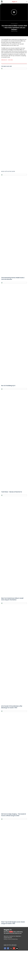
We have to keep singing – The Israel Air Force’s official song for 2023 (13, 814)
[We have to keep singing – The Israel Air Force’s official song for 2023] (14, 761)
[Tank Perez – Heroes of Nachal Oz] (14, 439)
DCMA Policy (15, 939)
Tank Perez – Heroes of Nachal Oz (11, 492)
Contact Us (12, 936)
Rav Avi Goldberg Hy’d (8, 385)
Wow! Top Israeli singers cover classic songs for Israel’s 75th (13, 922)
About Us (6, 936)
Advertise (18, 936)
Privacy (5, 939)
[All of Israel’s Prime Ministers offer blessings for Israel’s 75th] (14, 653)
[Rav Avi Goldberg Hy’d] (14, 333)
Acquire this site (8, 937)
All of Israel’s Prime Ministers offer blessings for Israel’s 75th (11, 707)
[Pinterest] (14, 948)
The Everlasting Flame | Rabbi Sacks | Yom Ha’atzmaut (12, 278)
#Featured (10, 60)
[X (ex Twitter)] (11, 948)
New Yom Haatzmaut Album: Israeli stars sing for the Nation (12, 599)
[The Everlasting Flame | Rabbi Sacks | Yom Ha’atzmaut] (14, 225)
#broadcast (4, 60)
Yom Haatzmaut (14, 23)
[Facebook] (5, 948)
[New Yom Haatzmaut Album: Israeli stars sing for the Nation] (14, 546)
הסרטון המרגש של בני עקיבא (8, 171)
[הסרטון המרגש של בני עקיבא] (14, 119)
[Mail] (17, 948)
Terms (9, 939)
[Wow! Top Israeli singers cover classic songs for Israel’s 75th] (14, 869)
